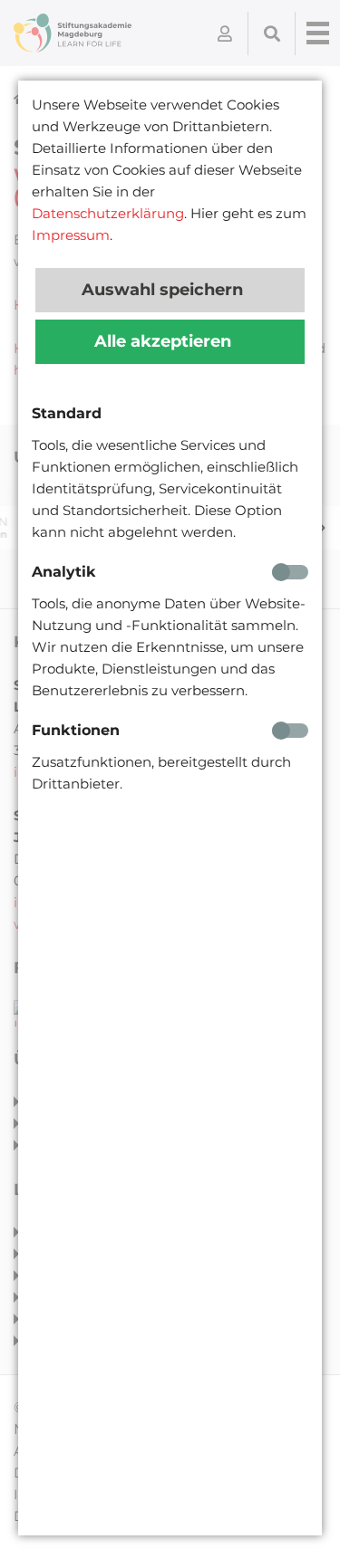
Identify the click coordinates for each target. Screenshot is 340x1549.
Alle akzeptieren (165, 341)
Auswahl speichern (165, 290)
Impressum (71, 235)
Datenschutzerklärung (108, 213)
